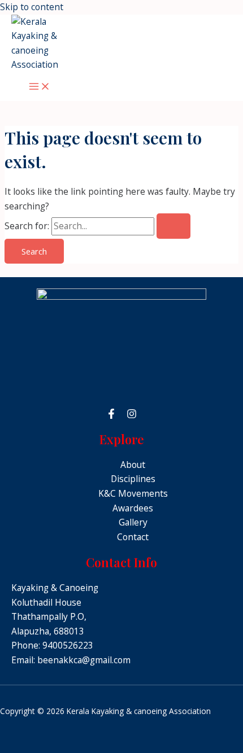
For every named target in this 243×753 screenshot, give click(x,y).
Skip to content (31, 7)
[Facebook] (111, 415)
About (132, 464)
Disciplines (133, 478)
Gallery (133, 522)
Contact (133, 537)
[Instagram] (132, 415)
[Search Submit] (173, 226)
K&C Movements (133, 493)
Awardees (132, 508)
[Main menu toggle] (39, 87)
